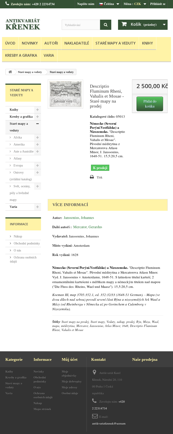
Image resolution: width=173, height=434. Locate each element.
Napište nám (85, 3)
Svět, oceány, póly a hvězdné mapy (20, 193)
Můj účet (69, 359)
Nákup (17, 236)
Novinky (30, 43)
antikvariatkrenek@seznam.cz (110, 423)
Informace (19, 224)
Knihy (147, 43)
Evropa (18, 165)
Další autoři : (62, 227)
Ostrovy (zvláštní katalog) (21, 176)
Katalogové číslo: (102, 116)
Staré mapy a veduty (116, 43)
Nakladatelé (76, 43)
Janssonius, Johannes (79, 217)
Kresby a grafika (21, 55)
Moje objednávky (69, 373)
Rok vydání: (61, 254)
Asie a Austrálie (23, 151)
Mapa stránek (42, 409)
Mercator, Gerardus (87, 226)
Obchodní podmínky (26, 243)
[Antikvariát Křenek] (30, 24)
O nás (17, 250)
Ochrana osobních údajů (43, 395)
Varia (49, 55)
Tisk (99, 177)
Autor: (57, 217)
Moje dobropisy (72, 381)
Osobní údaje (70, 393)
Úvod (10, 43)
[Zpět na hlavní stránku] (10, 72)
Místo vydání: (62, 245)
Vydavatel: (60, 236)
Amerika (19, 144)
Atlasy (17, 158)
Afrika (17, 137)
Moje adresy (69, 387)
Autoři (51, 43)
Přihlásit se (157, 3)
